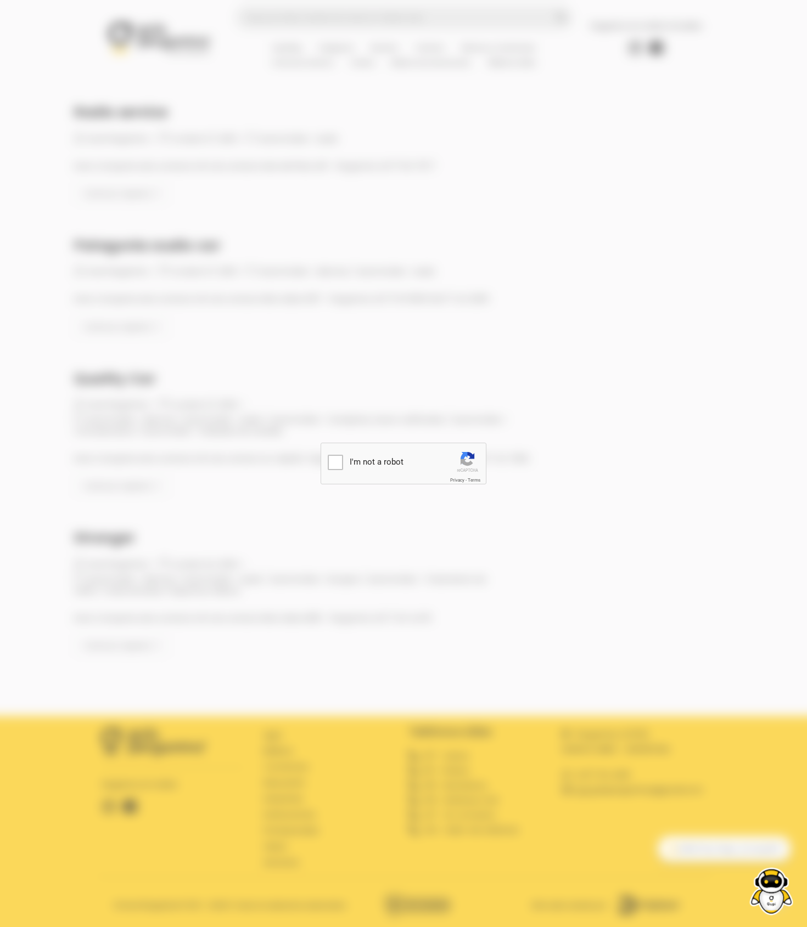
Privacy (457, 480)
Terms (474, 480)
